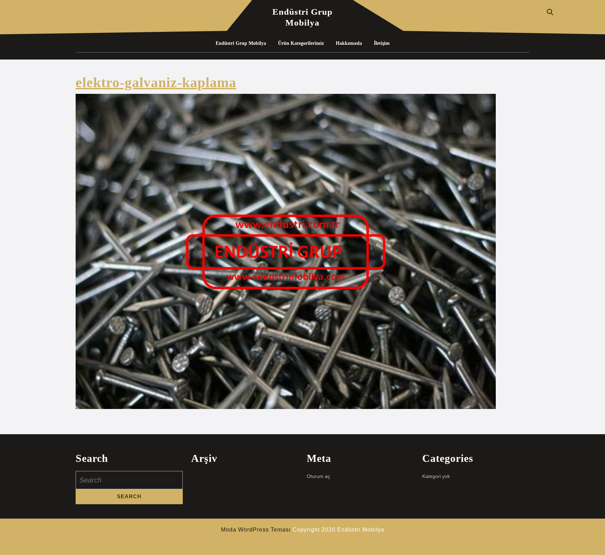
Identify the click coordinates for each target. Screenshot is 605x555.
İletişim (382, 43)
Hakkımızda (349, 43)
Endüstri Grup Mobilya (241, 43)
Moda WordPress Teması (256, 530)
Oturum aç (318, 476)
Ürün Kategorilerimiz (301, 43)
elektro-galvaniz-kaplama (156, 82)
